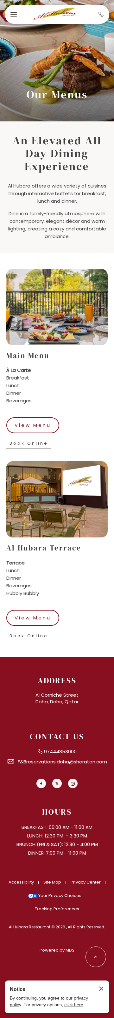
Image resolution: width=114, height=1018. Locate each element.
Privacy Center (86, 882)
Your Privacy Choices (59, 895)
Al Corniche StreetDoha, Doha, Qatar (57, 698)
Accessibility (21, 882)
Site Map (52, 882)
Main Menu (27, 356)
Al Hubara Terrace (43, 548)
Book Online (30, 444)
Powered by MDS (57, 950)
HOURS (57, 811)
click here (73, 1004)
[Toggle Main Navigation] (13, 14)
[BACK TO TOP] (96, 956)
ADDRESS (57, 680)
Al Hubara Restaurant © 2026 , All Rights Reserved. (57, 927)
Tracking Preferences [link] (57, 909)
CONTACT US (57, 736)
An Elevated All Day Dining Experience (57, 153)
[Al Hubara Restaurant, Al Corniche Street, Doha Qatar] (55, 14)
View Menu (33, 427)
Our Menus (57, 94)
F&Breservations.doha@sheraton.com (62, 761)
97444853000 (60, 751)
